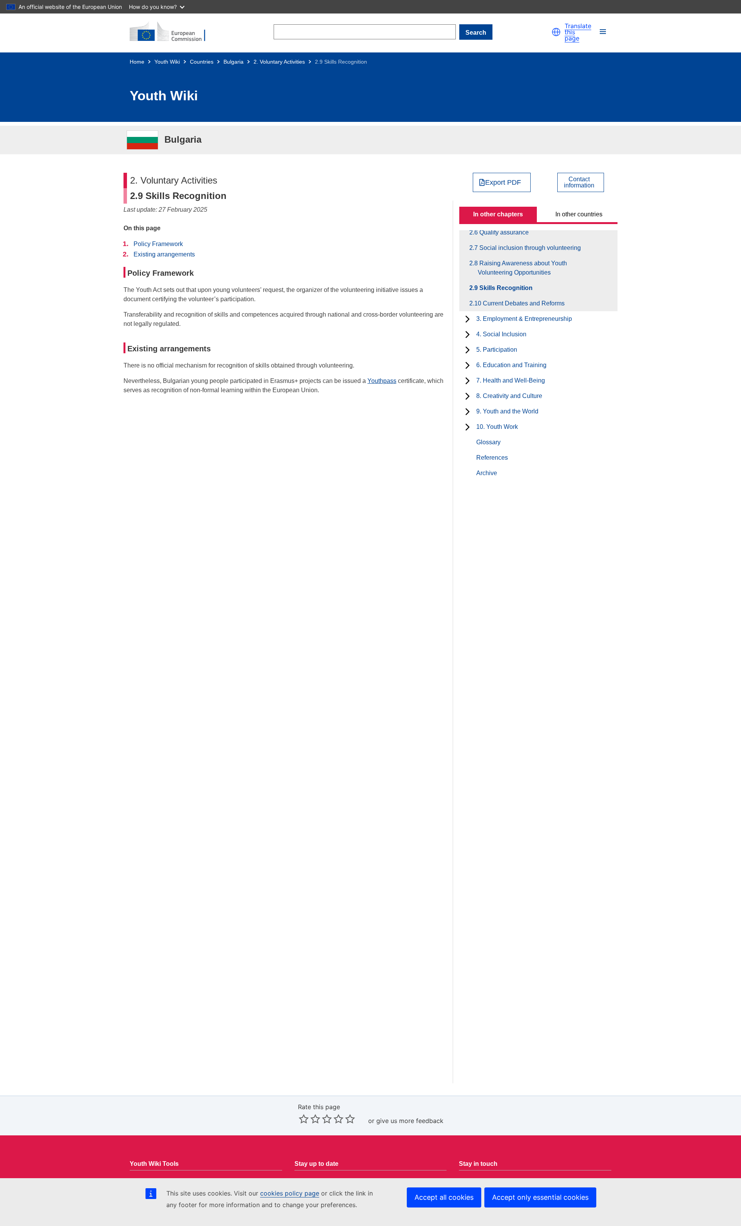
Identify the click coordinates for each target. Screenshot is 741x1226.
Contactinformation (579, 182)
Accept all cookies (444, 1197)
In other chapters (498, 214)
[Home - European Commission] (172, 32)
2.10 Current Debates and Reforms (521, 303)
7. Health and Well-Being (510, 380)
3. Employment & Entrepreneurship (524, 318)
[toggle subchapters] (467, 319)
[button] (556, 32)
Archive (486, 473)
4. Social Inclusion (501, 334)
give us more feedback (409, 1121)
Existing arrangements (164, 254)
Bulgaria (233, 62)
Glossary (488, 442)
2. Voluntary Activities (279, 62)
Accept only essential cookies (540, 1197)
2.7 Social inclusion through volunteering (529, 248)
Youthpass (381, 381)
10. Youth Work (497, 426)
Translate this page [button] (578, 32)
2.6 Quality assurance (503, 232)
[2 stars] (309, 1119)
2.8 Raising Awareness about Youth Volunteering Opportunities (522, 268)
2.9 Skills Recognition (505, 288)
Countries (201, 62)
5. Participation (496, 349)
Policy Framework (158, 244)
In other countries (578, 214)
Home (137, 62)
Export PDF (503, 182)
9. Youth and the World (507, 411)
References (492, 457)
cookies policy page (289, 1193)
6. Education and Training (511, 365)
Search (475, 32)
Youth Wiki (167, 62)
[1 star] (304, 1119)
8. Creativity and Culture (509, 396)
